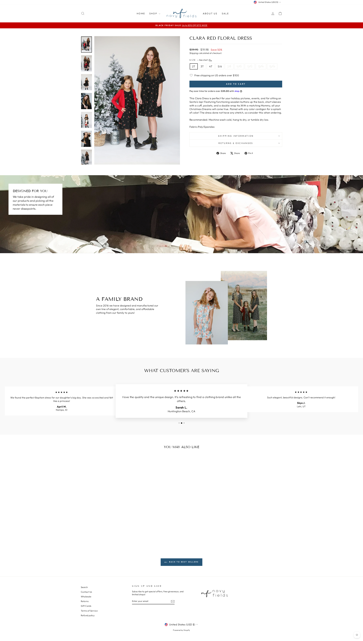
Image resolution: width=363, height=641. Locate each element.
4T (210, 66)
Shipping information (236, 136)
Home (141, 13)
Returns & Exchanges (236, 143)
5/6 (220, 66)
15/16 (272, 66)
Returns (84, 601)
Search (84, 587)
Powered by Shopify (181, 630)
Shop (153, 13)
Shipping (193, 53)
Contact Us (86, 592)
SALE (225, 13)
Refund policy (88, 615)
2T (193, 66)
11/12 (249, 66)
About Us (210, 13)
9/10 (239, 66)
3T (202, 66)
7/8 (229, 66)
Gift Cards (86, 606)
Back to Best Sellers (183, 562)
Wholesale (86, 596)
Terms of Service (89, 610)
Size (198, 60)
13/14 (261, 66)
